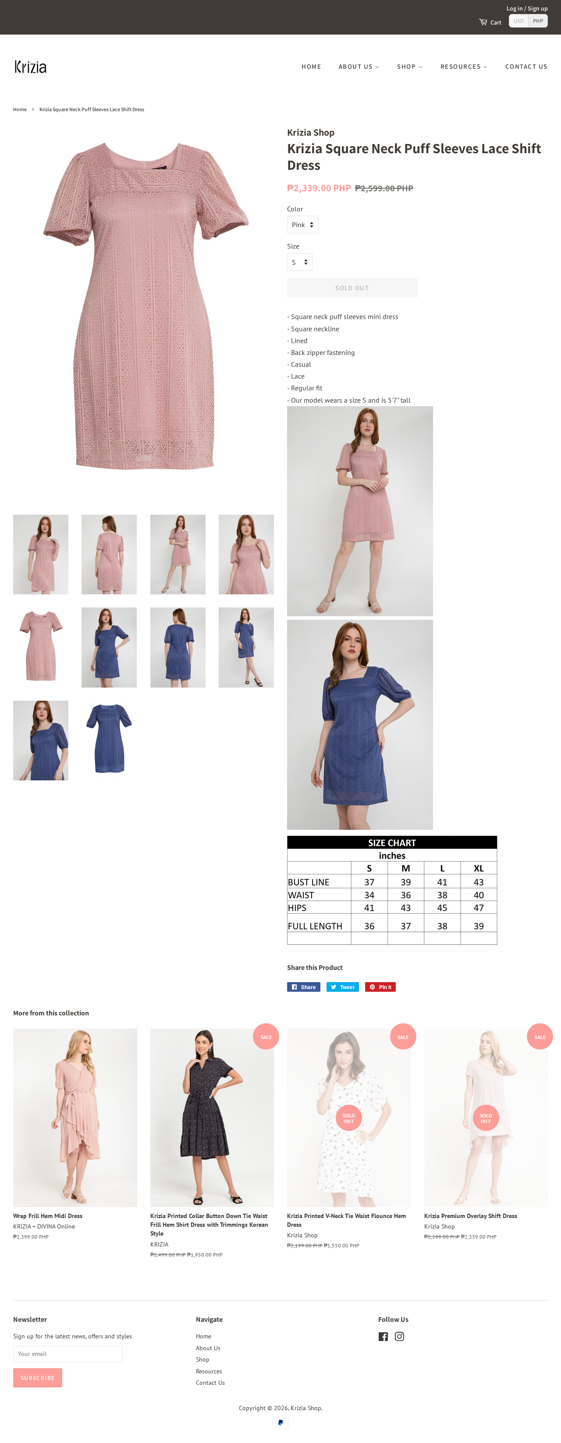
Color (295, 208)
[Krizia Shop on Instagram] (399, 1338)
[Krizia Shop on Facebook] (383, 1338)
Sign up (538, 8)
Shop (407, 66)
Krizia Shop (306, 1408)
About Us (357, 66)
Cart (495, 22)
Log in (515, 8)
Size (293, 246)
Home (311, 66)
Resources (461, 66)
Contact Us (526, 66)
